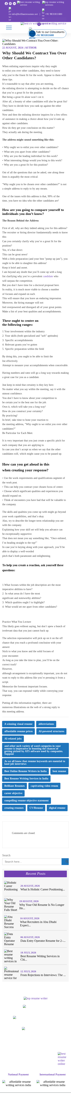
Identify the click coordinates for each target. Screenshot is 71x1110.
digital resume (57, 807)
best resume (59, 771)
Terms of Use (20, 1106)
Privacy (38, 1106)
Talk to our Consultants (50, 33)
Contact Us (42, 1063)
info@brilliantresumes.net (25, 14)
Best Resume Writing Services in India (26, 778)
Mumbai (39, 1045)
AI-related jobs (13, 738)
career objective (13, 793)
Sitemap (27, 1063)
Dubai (22, 1059)
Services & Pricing (42, 1040)
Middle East (37, 1059)
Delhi (11, 1045)
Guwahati (59, 1049)
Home (8, 1040)
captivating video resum (44, 785)
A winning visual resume (18, 724)
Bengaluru (25, 1045)
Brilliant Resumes (14, 785)
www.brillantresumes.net (35, 1009)
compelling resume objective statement (26, 800)
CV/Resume (36, 807)
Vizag (50, 1054)
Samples (61, 1040)
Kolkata (29, 1054)
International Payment (53, 1074)
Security (53, 1106)
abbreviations (46, 724)
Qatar (51, 1059)
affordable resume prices (18, 731)
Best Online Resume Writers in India (25, 771)
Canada (10, 1059)
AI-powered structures (51, 731)
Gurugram (43, 1049)
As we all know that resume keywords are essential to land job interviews (34, 762)
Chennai (29, 1049)
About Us (21, 1040)
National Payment (18, 1074)
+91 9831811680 (53, 14)
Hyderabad (14, 1054)
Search (6, 855)
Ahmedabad (55, 1045)
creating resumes (13, 807)
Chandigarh (13, 1049)
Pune (40, 1054)
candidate (48, 276)
